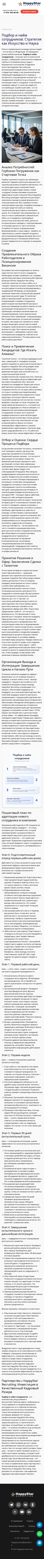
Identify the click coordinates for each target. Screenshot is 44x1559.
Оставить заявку (29, 11)
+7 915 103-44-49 (21, 1538)
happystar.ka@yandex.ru (21, 1542)
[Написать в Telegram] (39, 1543)
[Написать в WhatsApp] (39, 1534)
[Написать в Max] (39, 1525)
